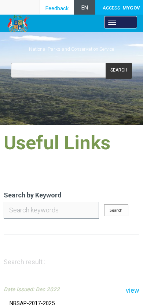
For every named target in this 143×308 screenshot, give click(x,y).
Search (118, 70)
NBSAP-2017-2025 (32, 303)
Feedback (57, 8)
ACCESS (121, 8)
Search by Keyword (33, 195)
